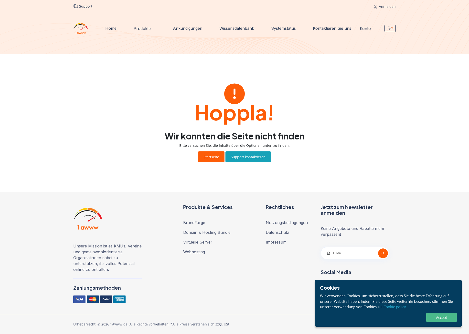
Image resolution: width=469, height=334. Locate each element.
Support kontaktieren (248, 157)
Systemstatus (283, 28)
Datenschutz (277, 232)
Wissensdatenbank (236, 28)
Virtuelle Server (197, 242)
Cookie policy (395, 306)
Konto (366, 28)
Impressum (276, 242)
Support (85, 6)
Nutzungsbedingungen (287, 222)
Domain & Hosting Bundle (207, 232)
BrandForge (194, 222)
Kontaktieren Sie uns (332, 28)
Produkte (143, 28)
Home (111, 28)
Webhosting (194, 251)
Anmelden (387, 6)
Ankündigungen (187, 28)
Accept (441, 317)
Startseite (211, 157)
